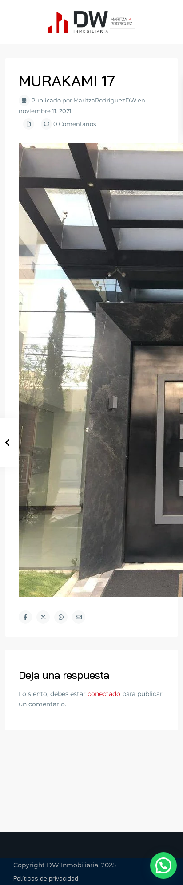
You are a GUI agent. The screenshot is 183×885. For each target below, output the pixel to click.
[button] (163, 865)
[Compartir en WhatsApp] (61, 617)
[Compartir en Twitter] (43, 617)
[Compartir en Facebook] (25, 617)
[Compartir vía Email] (78, 617)
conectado (104, 694)
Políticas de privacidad (45, 878)
